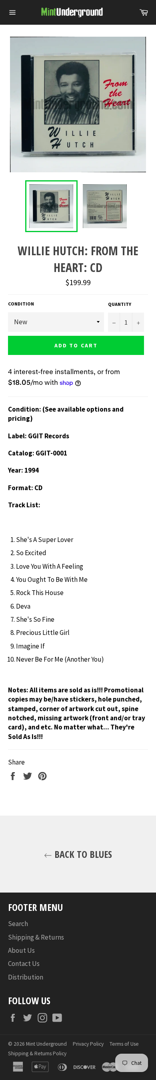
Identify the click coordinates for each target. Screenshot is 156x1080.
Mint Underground (46, 1044)
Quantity (119, 304)
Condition (21, 304)
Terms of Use (124, 1044)
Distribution (25, 977)
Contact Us (24, 963)
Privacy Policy (88, 1044)
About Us (21, 950)
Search (18, 923)
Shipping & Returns (36, 937)
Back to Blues (82, 854)
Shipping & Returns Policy (37, 1053)
